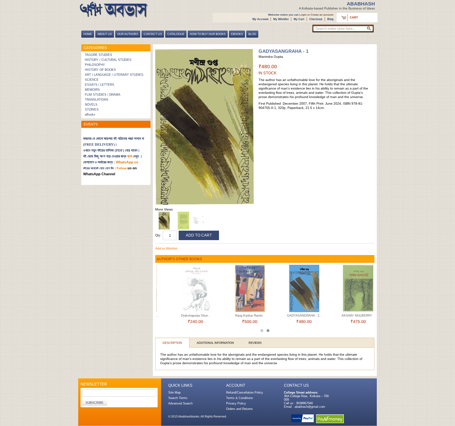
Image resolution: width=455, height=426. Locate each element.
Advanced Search (180, 403)
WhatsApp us (127, 162)
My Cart (299, 19)
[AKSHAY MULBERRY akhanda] (346, 288)
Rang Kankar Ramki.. (238, 315)
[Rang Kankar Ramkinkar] (237, 288)
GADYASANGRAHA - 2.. (292, 315)
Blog (330, 19)
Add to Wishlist (166, 248)
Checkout (315, 19)
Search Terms (177, 398)
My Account (260, 19)
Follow (122, 168)
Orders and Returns (239, 409)
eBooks (237, 34)
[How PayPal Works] (302, 418)
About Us (104, 34)
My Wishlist (281, 19)
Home (87, 34)
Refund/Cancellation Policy (244, 392)
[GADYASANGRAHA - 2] (292, 288)
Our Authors (127, 34)
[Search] (369, 29)
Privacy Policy (236, 403)
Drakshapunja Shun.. (183, 315)
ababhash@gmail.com (310, 406)
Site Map (174, 392)
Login (303, 14)
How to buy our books (208, 34)
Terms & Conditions (239, 398)
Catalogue (175, 34)
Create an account (322, 14)
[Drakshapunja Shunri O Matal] (183, 288)
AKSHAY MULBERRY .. (346, 315)
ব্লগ (129, 156)
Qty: (158, 235)
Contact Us (153, 34)
